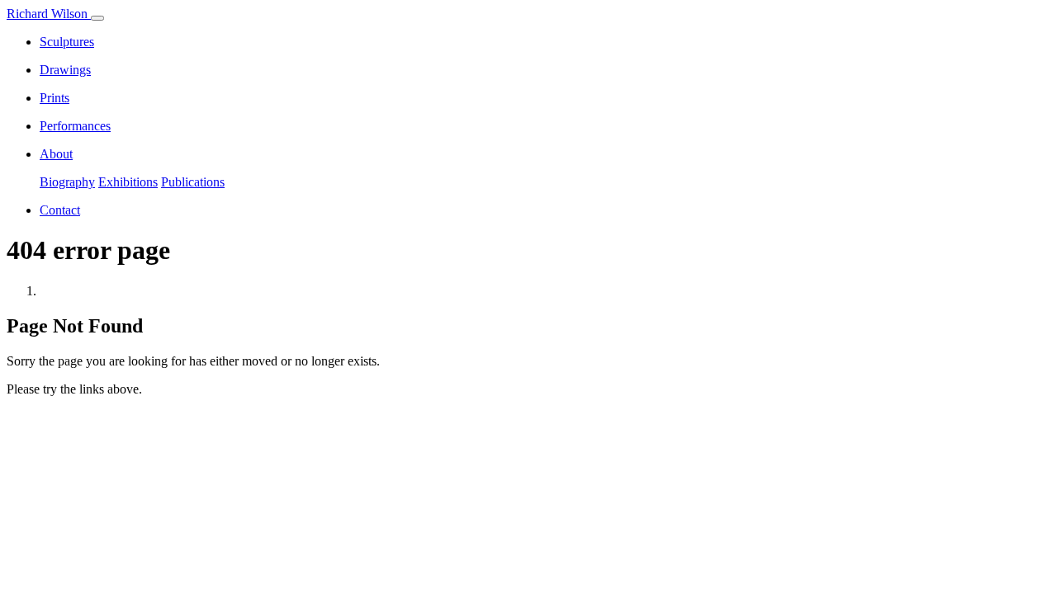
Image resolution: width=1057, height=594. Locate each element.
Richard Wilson (49, 14)
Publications (193, 182)
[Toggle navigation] (97, 18)
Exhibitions (128, 182)
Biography (67, 182)
